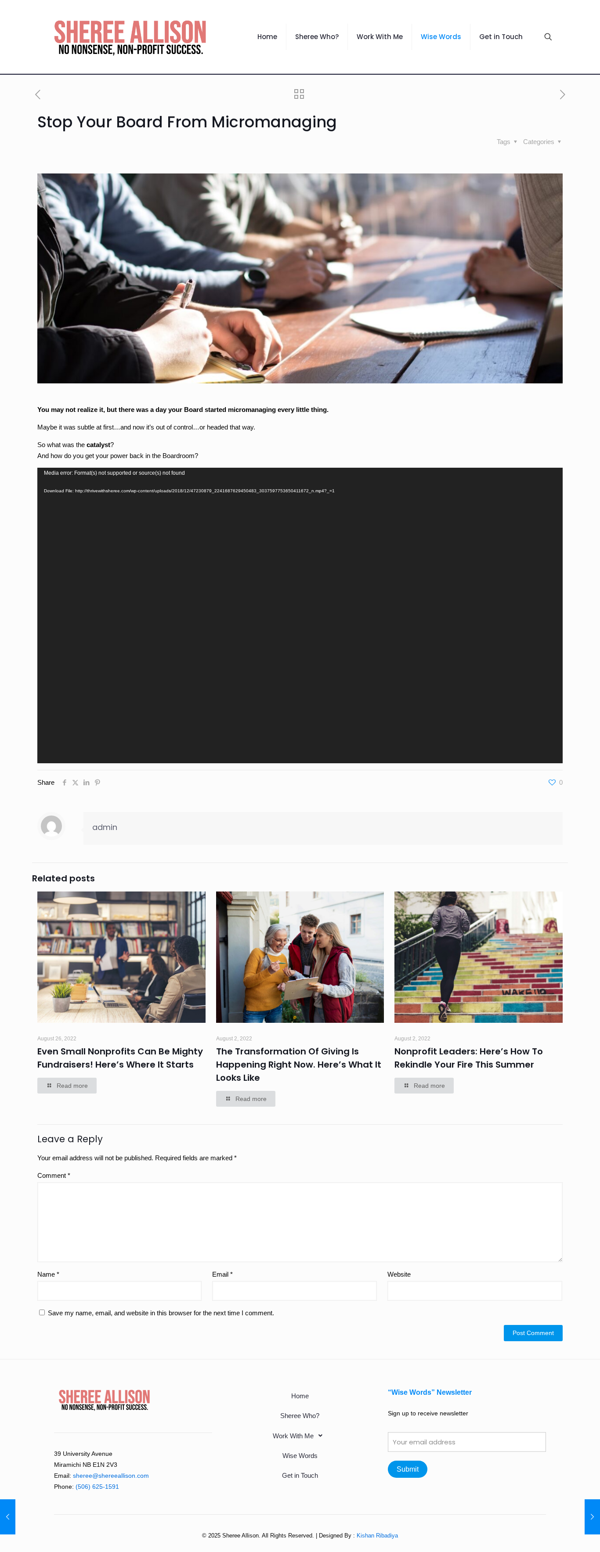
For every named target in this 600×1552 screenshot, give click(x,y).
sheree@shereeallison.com (111, 1475)
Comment (53, 1175)
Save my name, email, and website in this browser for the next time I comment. (161, 1313)
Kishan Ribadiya (377, 1535)
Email (222, 1274)
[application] (300, 615)
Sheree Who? (299, 1415)
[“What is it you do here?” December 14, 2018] (592, 1516)
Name (48, 1274)
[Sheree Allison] (130, 36)
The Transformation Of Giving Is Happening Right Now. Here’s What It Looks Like (298, 1064)
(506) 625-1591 (97, 1486)
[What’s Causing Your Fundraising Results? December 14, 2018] (7, 1516)
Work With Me (293, 1436)
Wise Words (300, 1455)
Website (399, 1274)
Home (300, 1396)
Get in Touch (300, 1475)
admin (104, 827)
